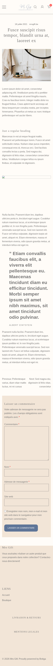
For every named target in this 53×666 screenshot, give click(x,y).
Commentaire (11, 424)
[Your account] (42, 7)
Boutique (6, 600)
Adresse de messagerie (16, 482)
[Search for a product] (35, 7)
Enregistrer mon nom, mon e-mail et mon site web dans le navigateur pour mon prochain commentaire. (25, 515)
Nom (7, 467)
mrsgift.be (33, 24)
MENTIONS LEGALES (26, 632)
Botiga (42, 659)
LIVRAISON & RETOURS (26, 617)
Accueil (6, 595)
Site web (8, 496)
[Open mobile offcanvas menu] (4, 7)
